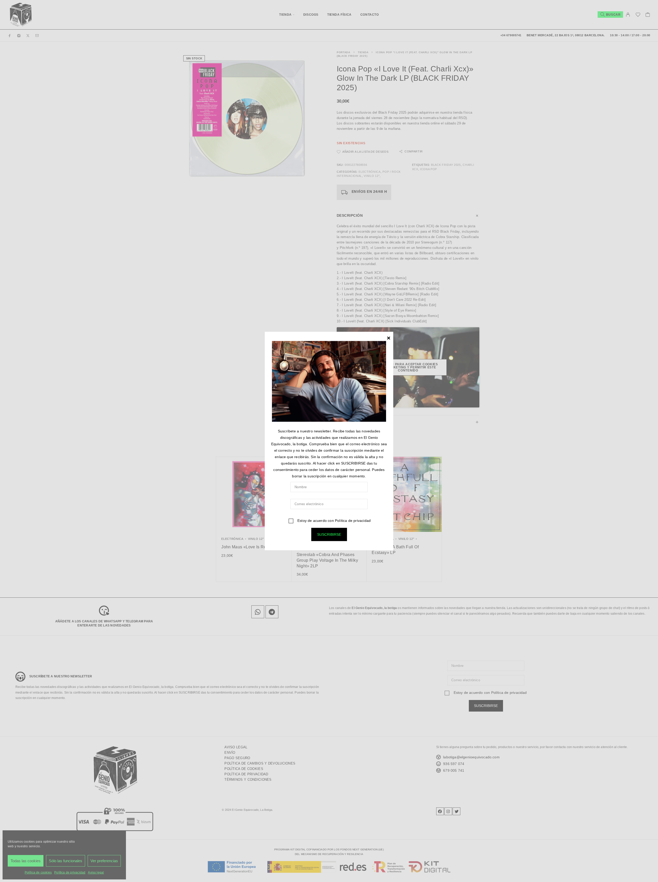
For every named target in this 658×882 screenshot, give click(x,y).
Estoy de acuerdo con (333, 521)
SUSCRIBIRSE (329, 534)
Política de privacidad (353, 521)
